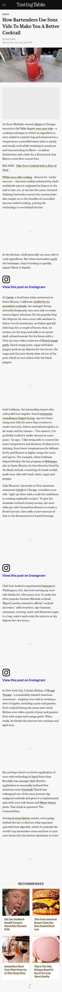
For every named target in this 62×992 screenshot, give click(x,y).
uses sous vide (44, 128)
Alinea (38, 124)
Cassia (9, 297)
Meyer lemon (48, 802)
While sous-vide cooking (17, 177)
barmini (47, 586)
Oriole (20, 490)
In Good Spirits (21, 818)
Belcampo (51, 461)
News (5, 14)
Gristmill (27, 789)
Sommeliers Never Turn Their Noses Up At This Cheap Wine (15, 969)
